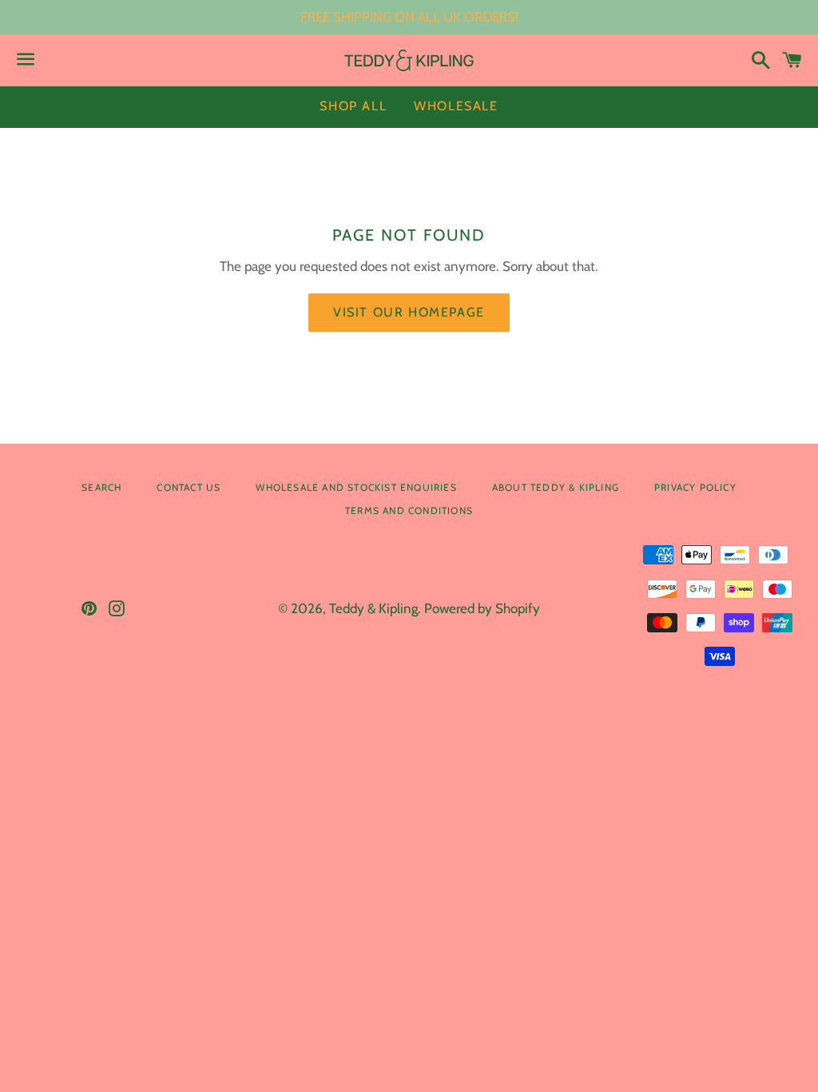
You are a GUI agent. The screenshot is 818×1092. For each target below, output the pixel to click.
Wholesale (456, 106)
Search (101, 487)
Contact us (188, 487)
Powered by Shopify (482, 608)
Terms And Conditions (409, 510)
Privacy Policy (695, 487)
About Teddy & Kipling (555, 487)
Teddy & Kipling (373, 608)
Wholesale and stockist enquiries (356, 487)
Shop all (353, 106)
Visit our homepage (409, 312)
